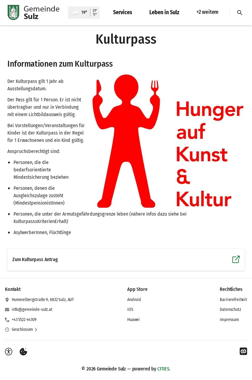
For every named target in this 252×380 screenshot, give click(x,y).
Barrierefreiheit (233, 299)
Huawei (133, 319)
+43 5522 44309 (24, 319)
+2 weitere (207, 12)
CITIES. (164, 369)
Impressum (229, 319)
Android (134, 299)
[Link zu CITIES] (243, 351)
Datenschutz (230, 309)
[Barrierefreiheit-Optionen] (8, 351)
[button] (168, 141)
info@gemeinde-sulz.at (32, 309)
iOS (130, 309)
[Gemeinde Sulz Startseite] (34, 12)
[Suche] (240, 13)
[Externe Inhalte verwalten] (23, 351)
